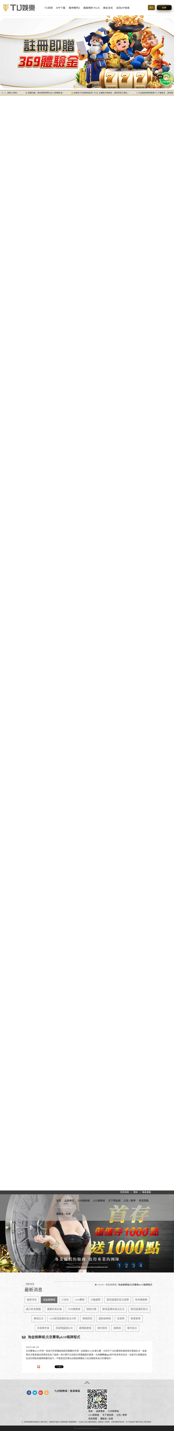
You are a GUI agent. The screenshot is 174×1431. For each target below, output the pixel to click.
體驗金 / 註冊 (63, 1214)
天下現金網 (114, 1200)
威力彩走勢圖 (33, 1309)
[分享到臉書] (29, 1392)
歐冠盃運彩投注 (139, 1309)
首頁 (58, 1200)
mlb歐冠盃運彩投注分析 (63, 1318)
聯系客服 (146, 1192)
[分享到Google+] (40, 1392)
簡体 (135, 1192)
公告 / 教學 (130, 1200)
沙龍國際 (95, 1299)
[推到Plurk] (38, 1366)
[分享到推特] (34, 1392)
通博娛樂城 (85, 1328)
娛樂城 (117, 1328)
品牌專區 (69, 1200)
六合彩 (65, 1299)
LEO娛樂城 (99, 1200)
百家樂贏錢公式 (64, 1328)
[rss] (46, 1392)
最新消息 (32, 1299)
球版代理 (91, 1309)
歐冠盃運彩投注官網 (118, 1299)
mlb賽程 (79, 1299)
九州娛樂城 (83, 1200)
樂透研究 (87, 1318)
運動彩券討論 (54, 1309)
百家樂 (120, 1318)
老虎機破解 (141, 1299)
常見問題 (144, 1200)
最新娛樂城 (105, 1318)
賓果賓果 (135, 1318)
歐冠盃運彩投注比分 (113, 1309)
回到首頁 (124, 1192)
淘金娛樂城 (111, 1284)
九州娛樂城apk (102, 1354)
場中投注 (132, 1328)
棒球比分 (39, 1318)
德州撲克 (102, 1328)
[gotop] (87, 1382)
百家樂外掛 (43, 1328)
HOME (100, 1284)
